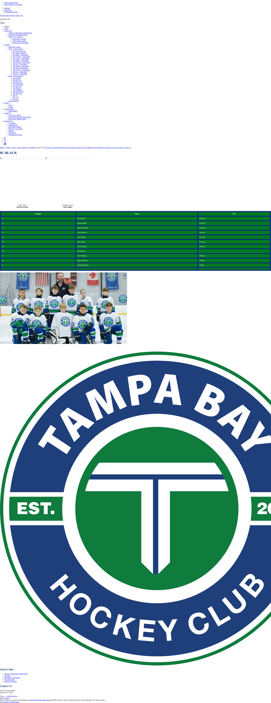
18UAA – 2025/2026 (20, 74)
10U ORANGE (18, 84)
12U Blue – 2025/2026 (20, 61)
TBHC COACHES (15, 37)
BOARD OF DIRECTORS (17, 35)
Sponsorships (8, 109)
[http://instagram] (5, 142)
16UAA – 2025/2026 (20, 72)
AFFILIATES (13, 125)
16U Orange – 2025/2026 (21, 70)
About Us (7, 31)
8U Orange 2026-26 (19, 53)
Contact (6, 113)
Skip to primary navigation (13, 4)
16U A (15, 95)
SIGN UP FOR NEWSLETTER (19, 117)
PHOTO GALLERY (15, 129)
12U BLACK (17, 86)
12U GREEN (17, 89)
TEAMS (7, 676)
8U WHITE (17, 78)
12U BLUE (17, 88)
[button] (2, 23)
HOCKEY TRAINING (12, 678)
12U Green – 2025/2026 (21, 59)
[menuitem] (3, 148)
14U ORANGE (18, 91)
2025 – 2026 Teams (15, 49)
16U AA (16, 97)
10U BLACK (17, 82)
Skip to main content (11, 2)
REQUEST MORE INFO (17, 119)
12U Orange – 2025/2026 (21, 62)
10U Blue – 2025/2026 (20, 55)
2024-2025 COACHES (21, 43)
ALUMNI (11, 123)
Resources (7, 121)
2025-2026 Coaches (19, 41)
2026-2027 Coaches (19, 39)
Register (7, 8)
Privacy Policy (5, 698)
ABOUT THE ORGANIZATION (20, 33)
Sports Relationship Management (40, 700)
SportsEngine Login (11, 12)
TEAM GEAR (13, 101)
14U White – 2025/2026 (21, 66)
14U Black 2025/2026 (20, 68)
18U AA (16, 99)
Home (6, 29)
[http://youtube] (5, 144)
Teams (6, 45)
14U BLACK (17, 93)
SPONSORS (13, 111)
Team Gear (8, 10)
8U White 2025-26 (19, 51)
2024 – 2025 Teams (15, 76)
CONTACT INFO (14, 115)
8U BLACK (17, 80)
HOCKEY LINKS (14, 127)
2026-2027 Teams (14, 47)
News (6, 103)
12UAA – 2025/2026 (20, 64)
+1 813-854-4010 (11, 696)
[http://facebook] (4, 138)
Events (10, 107)
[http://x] (5, 140)
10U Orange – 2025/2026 (21, 57)
